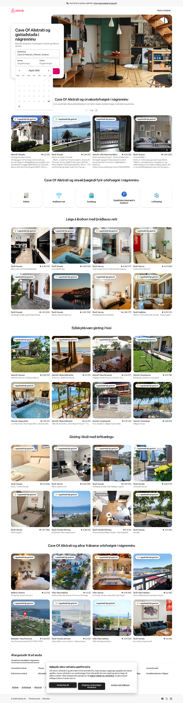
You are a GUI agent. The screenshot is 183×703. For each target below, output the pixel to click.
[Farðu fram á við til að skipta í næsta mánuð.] (48, 70)
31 (19, 106)
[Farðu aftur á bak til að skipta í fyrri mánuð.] (19, 70)
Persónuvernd (34, 699)
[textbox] (26, 63)
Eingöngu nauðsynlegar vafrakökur (91, 686)
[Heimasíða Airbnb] (17, 10)
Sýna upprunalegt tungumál (105, 3)
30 (49, 101)
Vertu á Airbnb (164, 10)
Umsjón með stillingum (120, 685)
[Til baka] (87, 110)
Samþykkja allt (63, 685)
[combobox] (37, 54)
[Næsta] (96, 110)
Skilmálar (46, 699)
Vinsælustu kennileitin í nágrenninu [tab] (25, 660)
